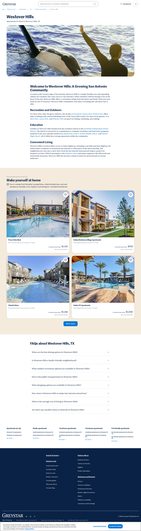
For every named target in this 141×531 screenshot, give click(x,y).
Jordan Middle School (88, 134)
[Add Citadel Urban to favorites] (65, 259)
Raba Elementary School (69, 134)
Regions (80, 467)
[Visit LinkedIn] (30, 516)
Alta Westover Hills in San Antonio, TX (78, 520)
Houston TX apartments (14, 432)
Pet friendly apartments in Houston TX (122, 432)
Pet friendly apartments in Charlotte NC (122, 437)
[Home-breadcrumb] (3, 9)
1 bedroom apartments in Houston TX (70, 432)
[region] (70, 526)
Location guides (51, 480)
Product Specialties (84, 471)
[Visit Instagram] (26, 516)
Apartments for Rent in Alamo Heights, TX (52, 520)
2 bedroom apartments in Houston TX (96, 432)
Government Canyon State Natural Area (87, 114)
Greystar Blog (50, 488)
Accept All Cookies (115, 526)
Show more (70, 324)
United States (22, 9)
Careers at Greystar (84, 463)
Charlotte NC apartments (14, 435)
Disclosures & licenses (85, 489)
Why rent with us (51, 484)
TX (31, 9)
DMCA (80, 496)
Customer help (51, 469)
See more (9, 438)
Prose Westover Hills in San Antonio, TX (26, 520)
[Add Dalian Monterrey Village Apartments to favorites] (130, 194)
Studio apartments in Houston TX (43, 432)
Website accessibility (84, 500)
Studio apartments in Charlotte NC (43, 435)
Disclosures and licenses (86, 477)
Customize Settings (99, 526)
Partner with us (83, 455)
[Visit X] (35, 516)
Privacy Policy (29, 529)
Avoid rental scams (52, 466)
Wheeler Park (58, 119)
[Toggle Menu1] (136, 4)
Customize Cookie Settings (86, 503)
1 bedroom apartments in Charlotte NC (69, 435)
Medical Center (71, 153)
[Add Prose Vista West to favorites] (65, 194)
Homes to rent (11, 9)
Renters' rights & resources (86, 492)
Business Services (83, 460)
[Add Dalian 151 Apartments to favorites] (130, 259)
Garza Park (43, 119)
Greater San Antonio (40, 9)
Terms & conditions (84, 485)
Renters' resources (52, 477)
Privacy (80, 481)
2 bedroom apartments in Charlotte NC (95, 435)
